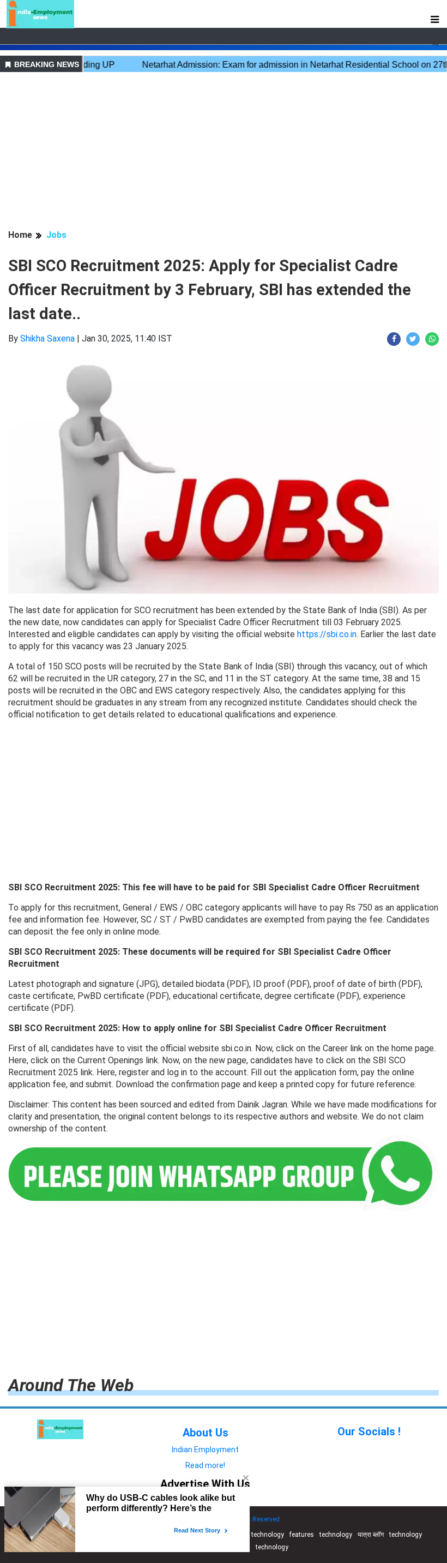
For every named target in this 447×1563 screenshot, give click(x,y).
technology (267, 1534)
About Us (205, 1432)
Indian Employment (205, 1449)
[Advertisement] (223, 152)
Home (20, 235)
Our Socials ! (369, 1431)
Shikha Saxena (47, 338)
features (301, 1534)
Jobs (56, 235)
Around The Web (71, 1385)
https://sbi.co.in (327, 634)
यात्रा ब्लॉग (371, 1534)
